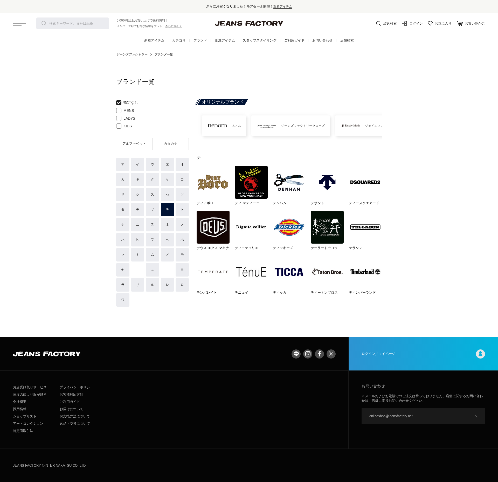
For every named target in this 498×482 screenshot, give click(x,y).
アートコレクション (28, 423)
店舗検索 (347, 40)
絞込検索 (390, 23)
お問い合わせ (322, 40)
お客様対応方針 (71, 394)
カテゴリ (179, 40)
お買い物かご (475, 23)
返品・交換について (75, 423)
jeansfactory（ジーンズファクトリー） (249, 23)
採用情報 (19, 409)
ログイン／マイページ (378, 354)
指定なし (130, 102)
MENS (128, 110)
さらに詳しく (173, 25)
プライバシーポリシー (76, 387)
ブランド (200, 40)
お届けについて (71, 409)
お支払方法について (75, 416)
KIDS (127, 126)
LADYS (129, 118)
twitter (331, 354)
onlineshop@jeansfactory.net (391, 416)
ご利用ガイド (294, 40)
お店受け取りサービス (30, 387)
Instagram (307, 354)
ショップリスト (25, 416)
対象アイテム (282, 6)
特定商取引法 (23, 431)
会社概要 (19, 402)
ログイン (416, 23)
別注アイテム (225, 40)
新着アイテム (154, 40)
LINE (296, 354)
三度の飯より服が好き (30, 394)
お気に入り (443, 23)
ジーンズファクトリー (131, 54)
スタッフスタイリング (259, 40)
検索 (44, 23)
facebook (319, 354)
